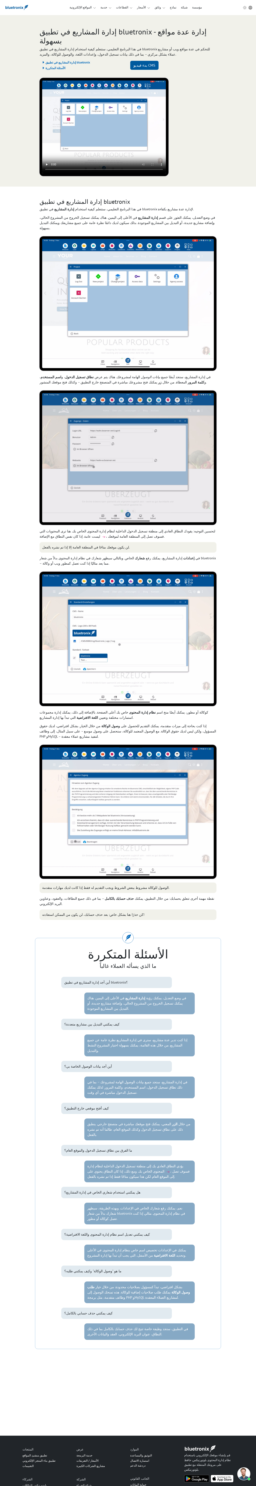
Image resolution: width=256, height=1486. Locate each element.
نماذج (173, 7)
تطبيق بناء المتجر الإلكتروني (38, 1460)
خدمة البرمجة (84, 1455)
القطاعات (122, 7)
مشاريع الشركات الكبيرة (90, 1466)
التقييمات (28, 1466)
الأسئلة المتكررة (55, 68)
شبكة (184, 7)
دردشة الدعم (138, 1465)
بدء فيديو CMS (144, 65)
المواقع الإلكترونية (81, 7)
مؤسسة (197, 7)
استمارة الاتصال (139, 1460)
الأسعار (141, 7)
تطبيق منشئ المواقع (34, 1455)
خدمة (103, 7)
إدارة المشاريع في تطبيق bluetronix (67, 62)
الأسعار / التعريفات (87, 1460)
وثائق (158, 7)
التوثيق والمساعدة (141, 1455)
